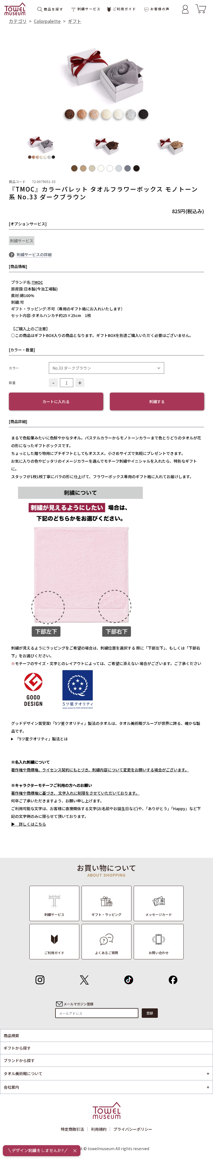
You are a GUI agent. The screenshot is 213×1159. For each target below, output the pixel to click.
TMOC (37, 282)
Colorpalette (47, 21)
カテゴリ (18, 21)
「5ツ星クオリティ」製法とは (41, 738)
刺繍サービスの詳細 (34, 254)
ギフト (74, 21)
